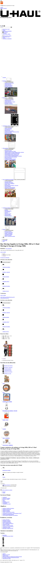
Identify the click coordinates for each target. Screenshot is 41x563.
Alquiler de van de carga (7, 509)
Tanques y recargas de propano (8, 525)
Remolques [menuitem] (5, 80)
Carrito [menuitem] (5, 33)
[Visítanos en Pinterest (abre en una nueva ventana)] (3, 541)
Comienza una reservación (9, 99)
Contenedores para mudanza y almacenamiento (12, 513)
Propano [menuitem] (4, 229)
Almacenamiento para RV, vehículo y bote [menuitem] (12, 154)
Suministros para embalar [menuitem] (9, 182)
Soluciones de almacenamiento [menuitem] (10, 187)
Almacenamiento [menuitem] (5, 148)
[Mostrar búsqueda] (3, 26)
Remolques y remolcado (6, 272)
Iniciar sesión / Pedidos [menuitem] (6, 34)
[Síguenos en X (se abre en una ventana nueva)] (3, 544)
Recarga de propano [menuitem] (8, 231)
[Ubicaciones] (4, 26)
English (4, 492)
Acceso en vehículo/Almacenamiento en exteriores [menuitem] (13, 156)
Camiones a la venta (6, 291)
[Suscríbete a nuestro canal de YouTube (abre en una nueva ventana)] (3, 546)
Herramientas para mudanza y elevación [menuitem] (11, 185)
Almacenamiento (11, 148)
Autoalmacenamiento (6, 276)
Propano (7, 229)
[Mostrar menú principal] (1, 10)
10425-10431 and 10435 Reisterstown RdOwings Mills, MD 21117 (7, 298)
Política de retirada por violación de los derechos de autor (12, 556)
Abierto (1, 7)
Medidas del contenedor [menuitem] (9, 133)
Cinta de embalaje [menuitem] (8, 186)
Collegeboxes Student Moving (8, 526)
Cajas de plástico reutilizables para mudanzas (10, 515)
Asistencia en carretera (6, 498)
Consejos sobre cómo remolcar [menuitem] (10, 101)
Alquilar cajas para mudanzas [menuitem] (10, 188)
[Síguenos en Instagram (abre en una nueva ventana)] (3, 540)
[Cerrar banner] (1, 1)
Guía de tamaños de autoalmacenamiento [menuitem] (11, 155)
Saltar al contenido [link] (3, 8)
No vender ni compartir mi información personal (11, 557)
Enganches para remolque (6, 470)
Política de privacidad (6, 554)
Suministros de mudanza (6, 262)
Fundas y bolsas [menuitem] (7, 184)
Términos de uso (5, 555)
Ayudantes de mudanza (15, 207)
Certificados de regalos (6, 527)
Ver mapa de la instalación (4, 257)
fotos (4, 255)
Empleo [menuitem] (4, 30)
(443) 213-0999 (3, 252)
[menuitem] (23, 99)
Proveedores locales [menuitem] (8, 210)
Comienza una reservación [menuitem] (9, 83)
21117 (4, 241)
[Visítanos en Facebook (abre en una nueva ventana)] (3, 538)
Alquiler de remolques (6, 511)
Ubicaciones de (7, 558)
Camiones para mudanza (6, 267)
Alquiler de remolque (6, 510)
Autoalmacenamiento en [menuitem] (10, 151)
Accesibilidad (5, 502)
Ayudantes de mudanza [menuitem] (7, 207)
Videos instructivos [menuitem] (8, 100)
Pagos (4, 500)
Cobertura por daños (6, 524)
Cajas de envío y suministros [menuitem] (9, 183)
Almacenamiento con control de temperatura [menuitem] (12, 153)
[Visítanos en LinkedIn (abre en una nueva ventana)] (3, 543)
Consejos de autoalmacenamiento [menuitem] (10, 158)
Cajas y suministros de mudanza (8, 523)
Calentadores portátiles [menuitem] (8, 234)
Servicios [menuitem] (6, 212)
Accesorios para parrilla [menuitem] (9, 232)
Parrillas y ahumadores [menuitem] (8, 233)
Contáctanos (5, 497)
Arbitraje (4, 553)
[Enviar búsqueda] (11, 27)
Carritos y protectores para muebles (8, 512)
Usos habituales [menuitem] (7, 129)
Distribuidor (5, 535)
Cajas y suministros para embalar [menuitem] (8, 179)
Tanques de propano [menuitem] (8, 235)
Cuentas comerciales (6, 519)
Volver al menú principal (9, 98)
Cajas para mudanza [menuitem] (8, 181)
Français (4, 491)
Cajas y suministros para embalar (19, 179)
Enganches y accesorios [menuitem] (9, 86)
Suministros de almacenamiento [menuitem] (10, 159)
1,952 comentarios (8, 248)
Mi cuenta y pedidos (6, 499)
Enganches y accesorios (7, 520)
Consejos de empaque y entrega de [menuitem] (12, 131)
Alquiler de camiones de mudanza (8, 508)
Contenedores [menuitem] (6, 125)
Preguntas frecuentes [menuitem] (8, 85)
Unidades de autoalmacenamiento (8, 514)
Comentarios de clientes (7, 503)
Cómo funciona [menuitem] (7, 211)
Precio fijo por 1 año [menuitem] (6, 29)
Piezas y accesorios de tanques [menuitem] (10, 236)
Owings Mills (5, 240)
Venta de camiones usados (7, 522)
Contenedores (14, 125)
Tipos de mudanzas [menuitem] (8, 213)
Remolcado (5, 97)
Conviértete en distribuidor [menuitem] (7, 31)
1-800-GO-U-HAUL (6, 484)
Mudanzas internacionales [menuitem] (9, 130)
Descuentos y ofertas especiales (8, 528)
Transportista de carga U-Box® (8, 536)
